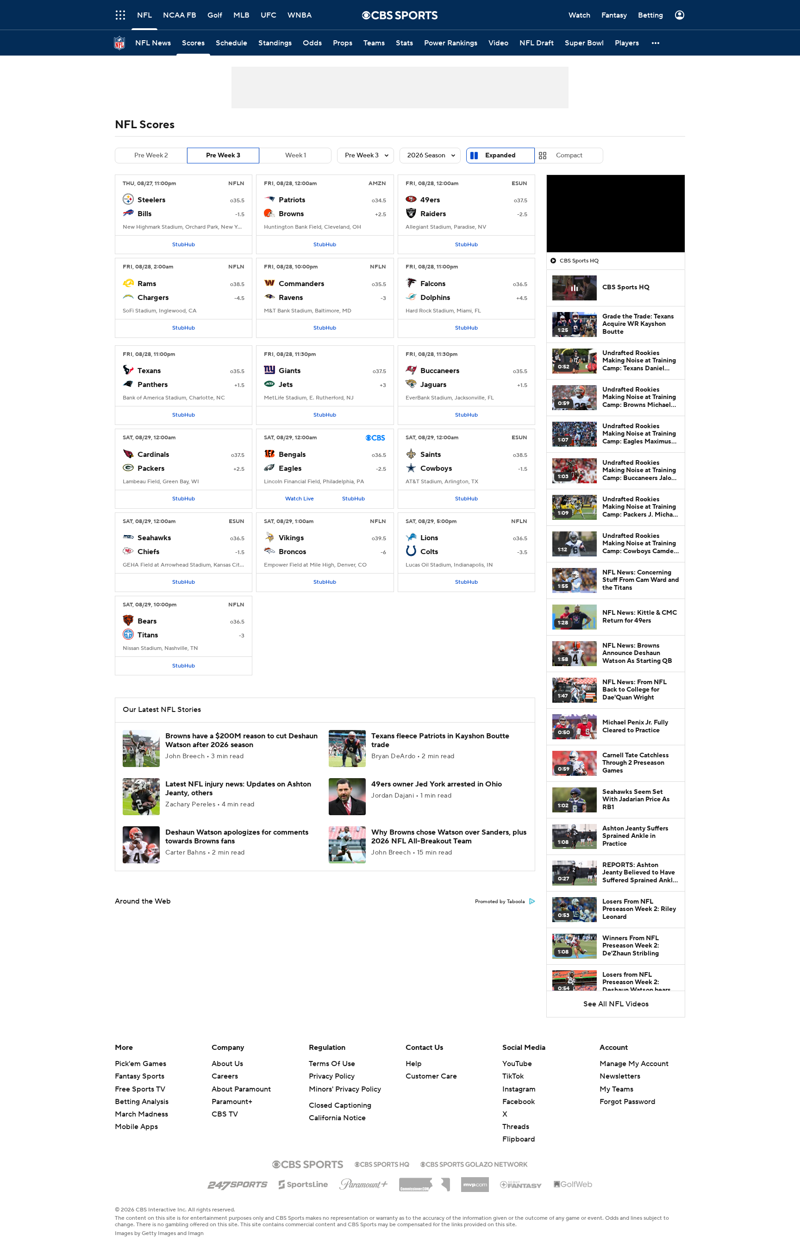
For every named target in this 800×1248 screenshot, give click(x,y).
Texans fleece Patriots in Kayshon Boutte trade (440, 740)
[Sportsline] (303, 1183)
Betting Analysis (142, 1101)
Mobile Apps (136, 1126)
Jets (286, 384)
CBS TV (225, 1114)
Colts (429, 551)
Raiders (433, 214)
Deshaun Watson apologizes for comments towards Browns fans (236, 837)
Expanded (500, 155)
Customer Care (431, 1076)
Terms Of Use (332, 1063)
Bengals (292, 454)
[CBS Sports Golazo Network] (474, 1163)
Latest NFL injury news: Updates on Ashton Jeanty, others (238, 789)
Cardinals (153, 454)
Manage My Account (634, 1063)
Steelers (151, 200)
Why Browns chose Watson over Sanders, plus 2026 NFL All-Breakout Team (448, 837)
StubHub (183, 244)
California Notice (337, 1118)
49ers (430, 200)
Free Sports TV (140, 1089)
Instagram (519, 1089)
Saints (430, 454)
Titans (148, 635)
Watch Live (299, 498)
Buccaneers (439, 370)
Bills (144, 214)
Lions (429, 538)
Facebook (518, 1101)
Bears (147, 621)
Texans (149, 370)
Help (414, 1063)
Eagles (290, 468)
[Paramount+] (363, 1182)
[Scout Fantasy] (521, 1184)
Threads (515, 1126)
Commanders (301, 283)
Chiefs (148, 551)
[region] (616, 214)
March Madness (141, 1114)
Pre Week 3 (223, 155)
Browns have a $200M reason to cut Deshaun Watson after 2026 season (241, 740)
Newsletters (620, 1076)
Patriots (292, 200)
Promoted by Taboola (500, 902)
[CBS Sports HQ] (382, 1163)
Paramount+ (232, 1101)
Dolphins (435, 297)
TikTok (513, 1076)
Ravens (291, 297)
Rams (147, 283)
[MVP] (475, 1181)
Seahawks (154, 538)
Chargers (153, 297)
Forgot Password (628, 1101)
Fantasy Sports (139, 1076)
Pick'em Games (140, 1063)
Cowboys (436, 468)
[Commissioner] (424, 1181)
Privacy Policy (332, 1076)
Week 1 (295, 155)
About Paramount (241, 1089)
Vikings (291, 538)
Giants (289, 370)
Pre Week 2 (151, 155)
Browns (291, 214)
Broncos (292, 551)
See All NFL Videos (616, 1004)
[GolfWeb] (573, 1184)
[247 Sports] (237, 1182)
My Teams (616, 1089)
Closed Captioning (340, 1105)
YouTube (517, 1063)
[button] (120, 15)
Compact (569, 155)
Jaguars (433, 384)
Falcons (432, 283)
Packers (151, 468)
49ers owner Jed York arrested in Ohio (436, 784)
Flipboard (518, 1139)
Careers (225, 1076)
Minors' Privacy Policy (345, 1089)
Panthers (153, 384)
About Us (227, 1063)
